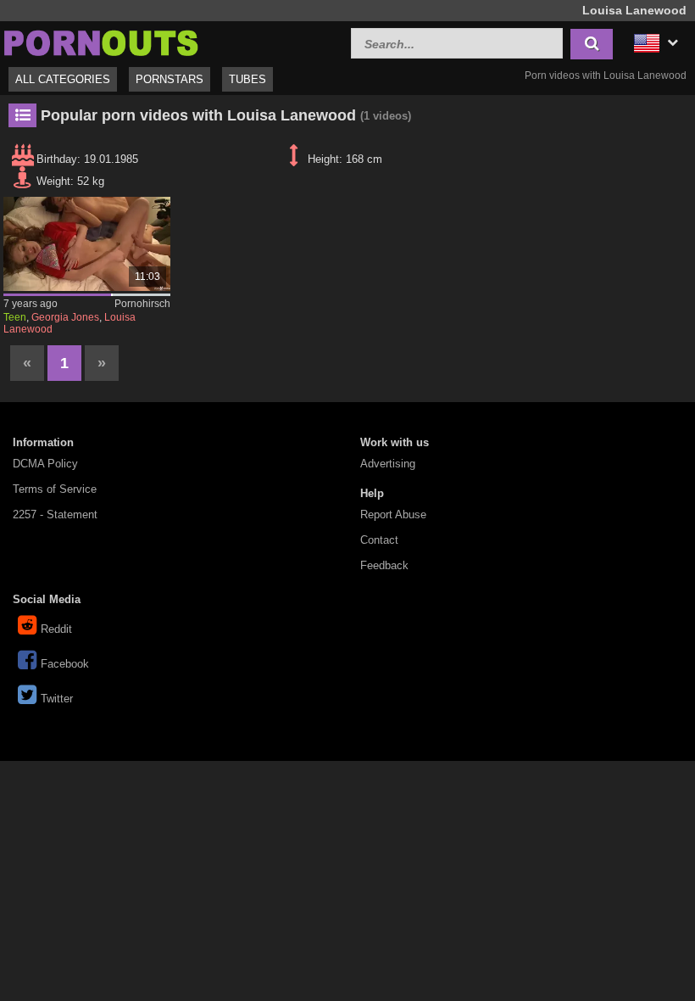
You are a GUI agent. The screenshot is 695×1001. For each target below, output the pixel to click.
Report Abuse (393, 514)
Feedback (384, 565)
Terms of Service (55, 489)
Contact (379, 540)
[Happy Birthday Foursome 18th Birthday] (86, 244)
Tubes (247, 79)
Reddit (56, 629)
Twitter (57, 698)
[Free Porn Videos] (101, 41)
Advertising (387, 463)
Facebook (65, 663)
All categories (62, 79)
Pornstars (169, 79)
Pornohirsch (142, 304)
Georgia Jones (65, 317)
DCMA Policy (45, 463)
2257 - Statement (55, 514)
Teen (14, 317)
